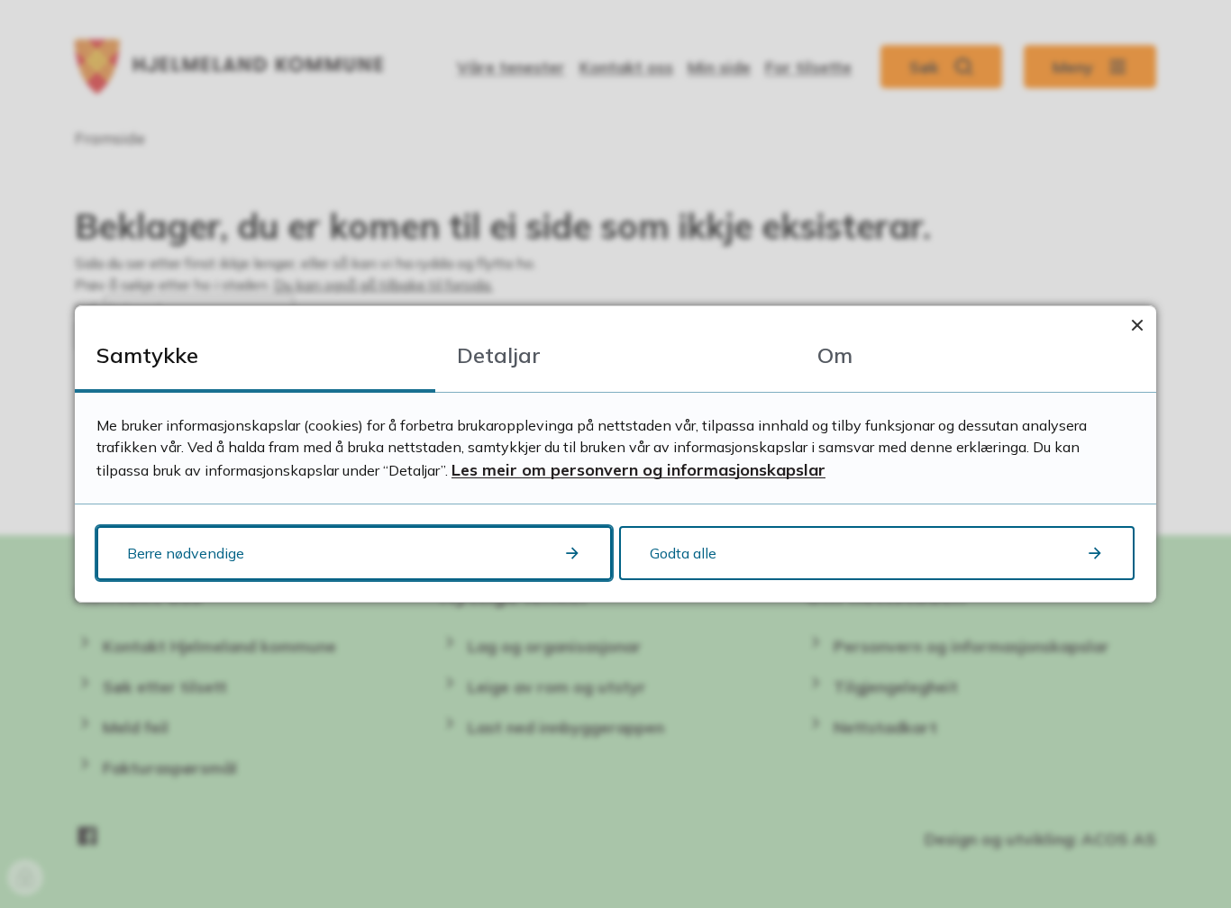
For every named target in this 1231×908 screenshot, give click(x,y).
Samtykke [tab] (147, 354)
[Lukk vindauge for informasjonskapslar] (1137, 325)
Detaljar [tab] (499, 354)
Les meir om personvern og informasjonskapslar (638, 469)
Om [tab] (835, 354)
